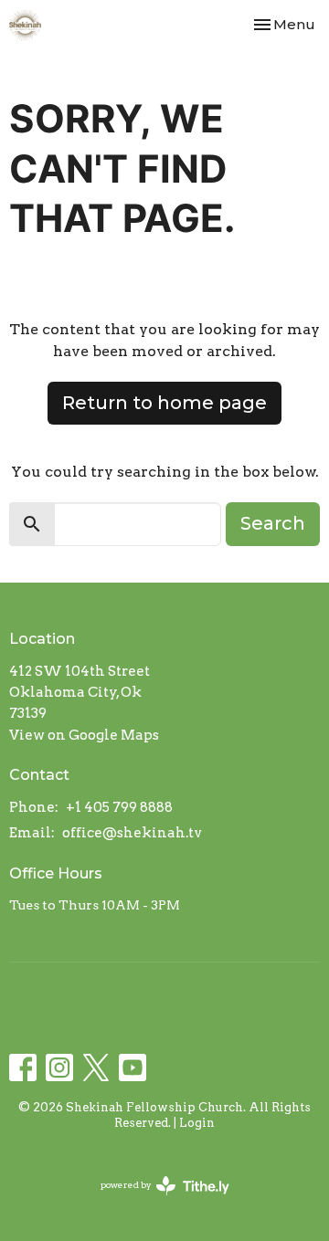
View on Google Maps (84, 735)
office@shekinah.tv (132, 833)
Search (272, 523)
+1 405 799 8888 (119, 807)
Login (197, 1123)
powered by (155, 1200)
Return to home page (164, 403)
